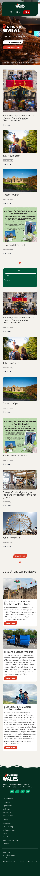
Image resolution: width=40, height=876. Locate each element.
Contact (6, 844)
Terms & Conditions (9, 855)
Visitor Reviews (14, 47)
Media (5, 833)
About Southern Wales (11, 840)
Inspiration (6, 837)
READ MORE (10, 623)
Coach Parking (8, 827)
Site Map (5, 858)
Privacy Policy (7, 852)
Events (5, 819)
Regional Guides (8, 830)
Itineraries (6, 802)
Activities (6, 809)
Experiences (7, 806)
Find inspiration (14, 42)
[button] (11, 12)
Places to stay (8, 816)
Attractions (7, 812)
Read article (7, 125)
